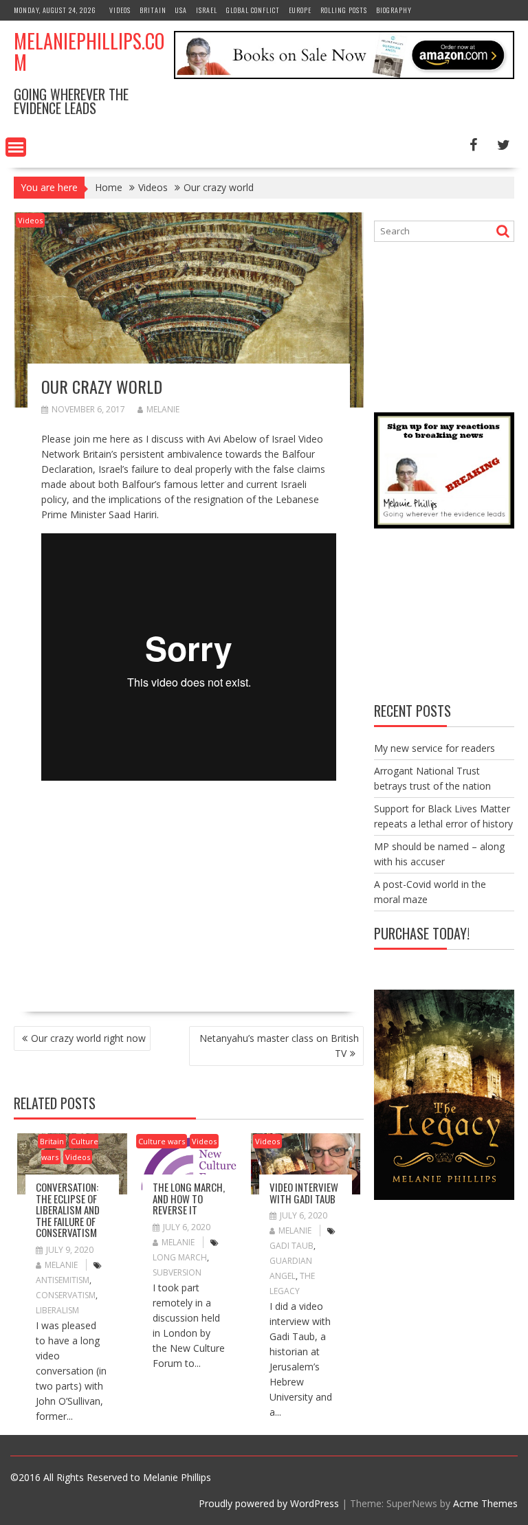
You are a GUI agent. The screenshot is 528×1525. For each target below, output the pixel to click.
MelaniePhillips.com (89, 51)
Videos (120, 10)
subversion (177, 1272)
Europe (300, 10)
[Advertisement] (156, 892)
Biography (394, 10)
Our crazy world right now (88, 1038)
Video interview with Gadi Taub (304, 1192)
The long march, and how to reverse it (189, 1198)
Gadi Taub (292, 1245)
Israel (206, 10)
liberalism (57, 1310)
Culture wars (161, 1141)
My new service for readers (434, 748)
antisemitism (62, 1280)
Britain (153, 10)
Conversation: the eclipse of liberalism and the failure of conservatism (68, 1209)
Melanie (162, 409)
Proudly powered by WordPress (269, 1503)
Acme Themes (485, 1503)
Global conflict (253, 10)
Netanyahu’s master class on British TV (279, 1046)
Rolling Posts (343, 10)
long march (180, 1257)
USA (181, 10)
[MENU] (16, 147)
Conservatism (66, 1295)
